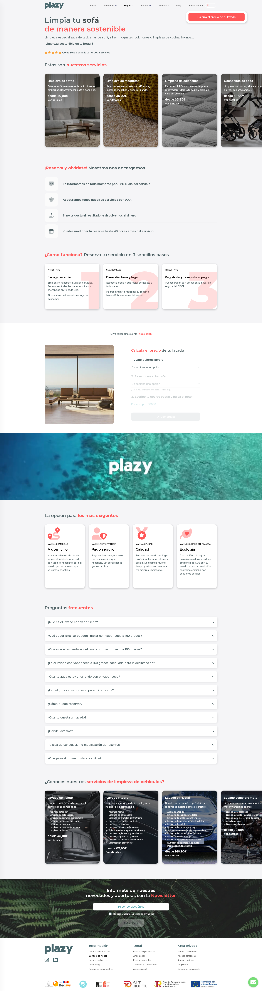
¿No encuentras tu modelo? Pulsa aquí (151, 389)
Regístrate (183, 964)
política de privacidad (143, 914)
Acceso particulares (188, 951)
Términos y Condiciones (145, 964)
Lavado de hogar (98, 956)
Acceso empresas (187, 956)
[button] (210, 5)
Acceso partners (186, 960)
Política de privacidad (144, 951)
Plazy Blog (94, 964)
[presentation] (47, 110)
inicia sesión (145, 333)
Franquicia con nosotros (101, 969)
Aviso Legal (139, 956)
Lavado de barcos (98, 960)
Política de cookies (142, 960)
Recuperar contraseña (189, 969)
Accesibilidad (140, 969)
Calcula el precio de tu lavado (216, 17)
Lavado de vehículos (99, 951)
